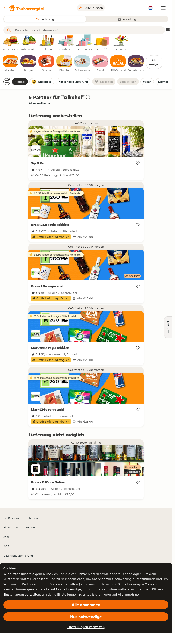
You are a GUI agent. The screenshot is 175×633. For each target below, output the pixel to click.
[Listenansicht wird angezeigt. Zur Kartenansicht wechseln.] (168, 30)
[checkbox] (11, 63)
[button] (23, 7)
